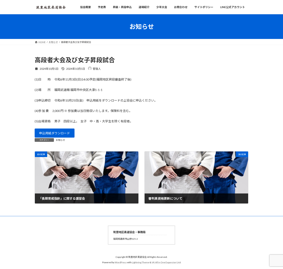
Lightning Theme (140, 262)
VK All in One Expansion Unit (166, 262)
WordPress (121, 262)
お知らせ (60, 140)
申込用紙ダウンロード (54, 133)
